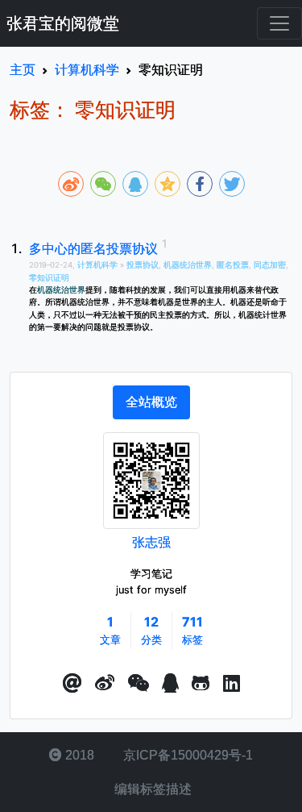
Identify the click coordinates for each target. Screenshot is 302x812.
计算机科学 (98, 264)
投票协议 (142, 264)
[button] (72, 684)
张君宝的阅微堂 (62, 23)
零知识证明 (49, 277)
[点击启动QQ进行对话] (170, 684)
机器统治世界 (187, 264)
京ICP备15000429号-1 (186, 755)
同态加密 (270, 264)
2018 (78, 755)
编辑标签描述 (151, 789)
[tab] (151, 402)
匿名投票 (233, 264)
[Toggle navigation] (279, 23)
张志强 (151, 542)
